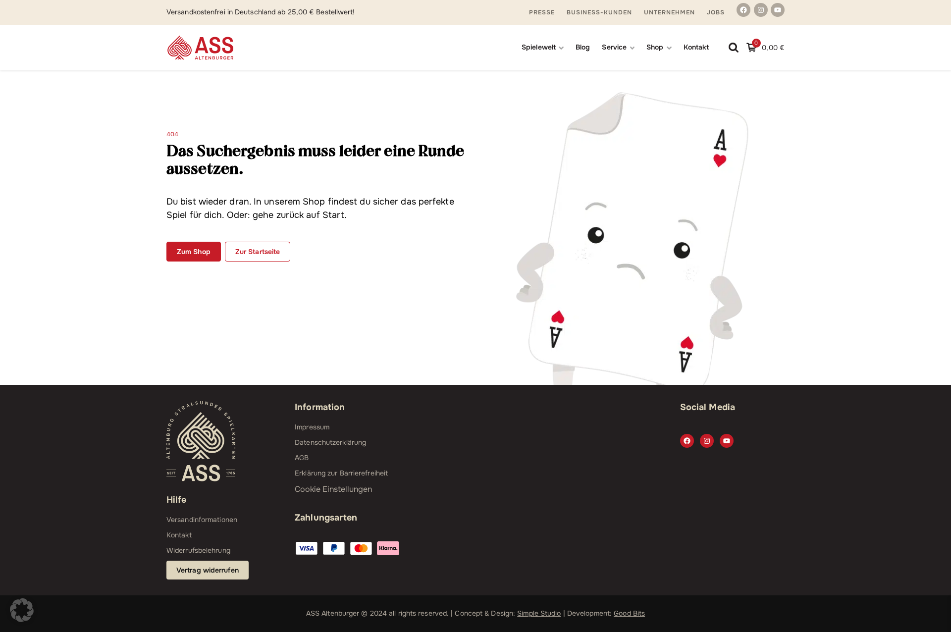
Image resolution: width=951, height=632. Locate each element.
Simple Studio (539, 613)
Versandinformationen (201, 519)
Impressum (312, 426)
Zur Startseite (257, 251)
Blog (583, 47)
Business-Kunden (599, 12)
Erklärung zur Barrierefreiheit (341, 473)
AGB (302, 457)
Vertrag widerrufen (207, 570)
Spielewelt (539, 47)
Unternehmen (669, 12)
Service (614, 47)
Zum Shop (194, 251)
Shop (654, 47)
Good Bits (629, 613)
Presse (542, 12)
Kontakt (696, 47)
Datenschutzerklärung (330, 442)
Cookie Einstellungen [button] (333, 489)
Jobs (716, 12)
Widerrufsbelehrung (198, 550)
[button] (22, 610)
